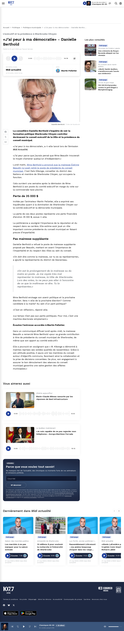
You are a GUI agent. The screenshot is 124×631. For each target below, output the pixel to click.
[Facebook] (5, 131)
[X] (14, 605)
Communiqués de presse (73, 599)
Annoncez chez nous (99, 599)
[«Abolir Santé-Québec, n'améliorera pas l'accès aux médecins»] (90, 66)
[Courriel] (5, 142)
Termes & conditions (10, 599)
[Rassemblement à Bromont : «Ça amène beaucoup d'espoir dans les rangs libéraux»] (82, 525)
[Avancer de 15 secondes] (20, 58)
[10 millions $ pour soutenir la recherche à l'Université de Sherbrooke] (50, 525)
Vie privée (23, 599)
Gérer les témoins (44, 599)
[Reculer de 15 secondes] (8, 58)
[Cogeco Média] (105, 591)
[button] (12, 626)
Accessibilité (57, 599)
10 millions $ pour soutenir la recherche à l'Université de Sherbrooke (50, 547)
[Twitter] (5, 136)
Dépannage (32, 599)
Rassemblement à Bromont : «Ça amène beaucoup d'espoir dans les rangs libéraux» (82, 547)
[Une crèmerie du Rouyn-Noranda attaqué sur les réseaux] (90, 50)
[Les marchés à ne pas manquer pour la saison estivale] (18, 525)
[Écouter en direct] (85, 3)
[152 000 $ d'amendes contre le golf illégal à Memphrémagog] (90, 84)
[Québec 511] (118, 592)
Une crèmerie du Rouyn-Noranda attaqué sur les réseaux (108, 53)
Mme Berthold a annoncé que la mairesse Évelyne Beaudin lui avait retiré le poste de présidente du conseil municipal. (46, 167)
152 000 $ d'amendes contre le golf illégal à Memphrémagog (107, 87)
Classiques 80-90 (99, 4)
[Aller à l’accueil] (11, 4)
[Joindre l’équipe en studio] (110, 3)
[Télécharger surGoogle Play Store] (28, 613)
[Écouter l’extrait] (14, 58)
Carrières (87, 599)
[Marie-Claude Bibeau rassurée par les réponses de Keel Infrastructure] (20, 400)
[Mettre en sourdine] (105, 626)
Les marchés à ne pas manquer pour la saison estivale (16, 547)
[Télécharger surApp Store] (10, 613)
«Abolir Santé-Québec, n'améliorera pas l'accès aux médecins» (108, 71)
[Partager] (74, 58)
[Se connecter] (120, 3)
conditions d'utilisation (30, 497)
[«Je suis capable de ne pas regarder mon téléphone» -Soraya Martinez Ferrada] (20, 435)
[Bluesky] (9, 605)
